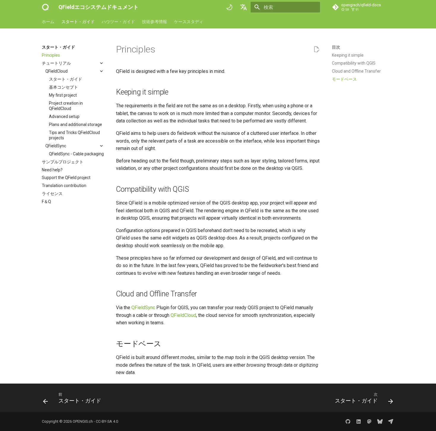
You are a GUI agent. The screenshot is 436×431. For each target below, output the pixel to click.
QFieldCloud (183, 315)
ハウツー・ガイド (118, 21)
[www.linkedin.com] (358, 421)
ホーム (48, 21)
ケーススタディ (188, 21)
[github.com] (348, 421)
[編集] (316, 49)
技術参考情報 (154, 21)
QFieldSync (143, 307)
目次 (336, 47)
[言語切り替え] (243, 7)
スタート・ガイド (78, 21)
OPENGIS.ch (83, 421)
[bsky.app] (380, 421)
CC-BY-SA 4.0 (107, 421)
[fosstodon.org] (369, 421)
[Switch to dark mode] (229, 7)
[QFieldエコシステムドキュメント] (45, 7)
